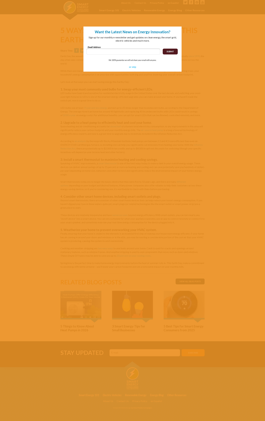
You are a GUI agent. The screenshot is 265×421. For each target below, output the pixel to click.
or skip (132, 66)
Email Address (94, 47)
